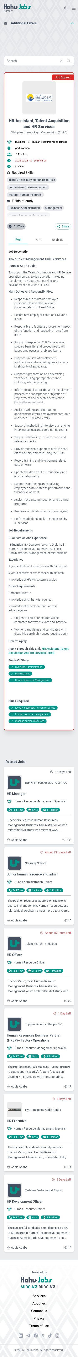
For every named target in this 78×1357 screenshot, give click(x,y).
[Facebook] (36, 1335)
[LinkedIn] (21, 1335)
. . (73, 8)
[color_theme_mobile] (66, 8)
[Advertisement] (39, 39)
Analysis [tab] (57, 239)
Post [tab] (18, 239)
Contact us (39, 1311)
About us (39, 1303)
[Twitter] (43, 1335)
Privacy (39, 1318)
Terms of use (39, 1326)
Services (39, 1296)
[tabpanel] (40, 486)
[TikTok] (50, 1335)
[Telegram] (28, 1335)
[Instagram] (57, 1335)
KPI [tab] (38, 239)
